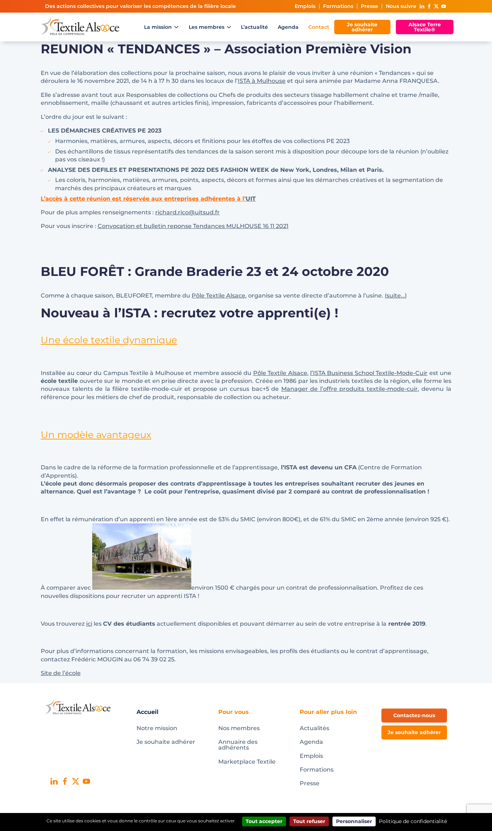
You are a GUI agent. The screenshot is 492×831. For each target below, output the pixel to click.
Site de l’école (61, 673)
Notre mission (157, 728)
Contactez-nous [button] (414, 715)
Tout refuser (309, 821)
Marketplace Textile (247, 761)
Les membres (206, 27)
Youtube (443, 6)
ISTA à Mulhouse (262, 80)
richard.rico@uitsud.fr (187, 212)
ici (89, 623)
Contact (318, 27)
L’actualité (254, 27)
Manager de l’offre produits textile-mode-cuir (349, 388)
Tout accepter (264, 821)
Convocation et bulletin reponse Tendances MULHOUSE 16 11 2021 (193, 226)
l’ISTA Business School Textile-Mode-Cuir (369, 373)
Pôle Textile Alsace (218, 295)
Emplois (305, 6)
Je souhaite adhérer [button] (414, 732)
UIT (251, 198)
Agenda (288, 27)
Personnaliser (354, 821)
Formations (338, 6)
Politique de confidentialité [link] (413, 821)
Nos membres (239, 728)
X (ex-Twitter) (436, 6)
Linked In (421, 6)
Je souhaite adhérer (362, 27)
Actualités (314, 728)
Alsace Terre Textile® (424, 27)
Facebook (429, 6)
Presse (369, 6)
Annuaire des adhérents (238, 744)
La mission (158, 27)
